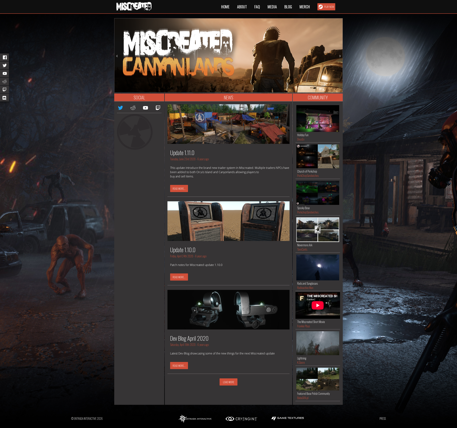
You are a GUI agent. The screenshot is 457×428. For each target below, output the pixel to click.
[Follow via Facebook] (4, 57)
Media (272, 6)
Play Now (329, 7)
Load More (228, 382)
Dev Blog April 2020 (189, 338)
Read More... (179, 188)
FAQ (257, 6)
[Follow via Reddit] (4, 81)
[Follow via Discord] (4, 97)
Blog (288, 6)
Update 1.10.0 (182, 249)
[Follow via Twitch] (4, 89)
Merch (305, 6)
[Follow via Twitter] (4, 65)
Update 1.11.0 (182, 152)
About (242, 6)
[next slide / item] (340, 55)
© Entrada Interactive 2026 (87, 418)
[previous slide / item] (116, 55)
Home (225, 6)
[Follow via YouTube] (4, 73)
